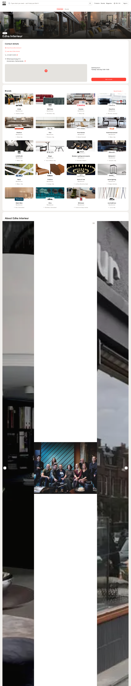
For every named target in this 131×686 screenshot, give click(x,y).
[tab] (60, 9)
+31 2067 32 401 (11, 55)
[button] (46, 71)
